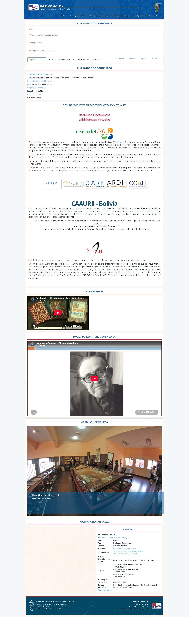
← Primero (120, 58)
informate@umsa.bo (61, 604)
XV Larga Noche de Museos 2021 (40, 74)
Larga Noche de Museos (36, 87)
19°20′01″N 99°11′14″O (122, 551)
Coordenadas (136, 551)
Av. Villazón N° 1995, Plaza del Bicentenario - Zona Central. (53, 606)
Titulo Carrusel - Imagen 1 (45, 495)
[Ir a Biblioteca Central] (33, 7)
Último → (155, 58)
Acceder (158, 3)
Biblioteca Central (34, 94)
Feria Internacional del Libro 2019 (40, 81)
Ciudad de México (129, 548)
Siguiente (143, 58)
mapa (134, 553)
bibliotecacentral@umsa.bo (141, 606)
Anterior (132, 58)
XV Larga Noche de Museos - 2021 (42, 50)
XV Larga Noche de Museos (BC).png (43, 35)
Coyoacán (117, 548)
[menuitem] (63, 16)
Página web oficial (105, 590)
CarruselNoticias (35, 42)
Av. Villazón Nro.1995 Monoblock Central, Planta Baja (134, 609)
